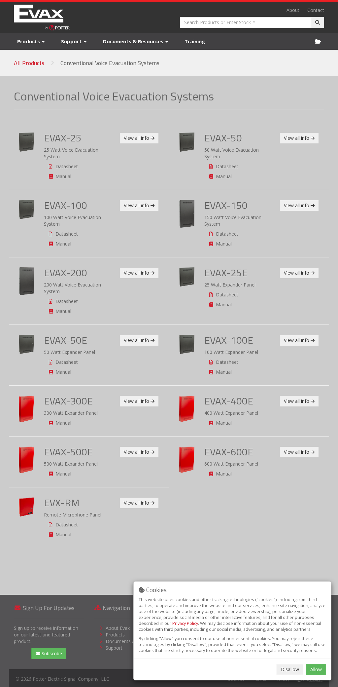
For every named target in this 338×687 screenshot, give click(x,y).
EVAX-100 (65, 205)
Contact (315, 10)
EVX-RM (62, 502)
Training (195, 41)
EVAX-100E (228, 340)
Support (72, 41)
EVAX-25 (63, 137)
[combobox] (245, 22)
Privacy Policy (185, 623)
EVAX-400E (228, 400)
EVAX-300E (68, 400)
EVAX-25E (226, 272)
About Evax (118, 628)
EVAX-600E (228, 451)
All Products (29, 62)
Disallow (290, 669)
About (293, 10)
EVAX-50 (223, 137)
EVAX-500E (68, 451)
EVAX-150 (226, 205)
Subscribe (51, 653)
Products (29, 41)
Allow (316, 669)
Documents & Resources (134, 41)
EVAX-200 (65, 272)
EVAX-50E (65, 340)
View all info (137, 138)
